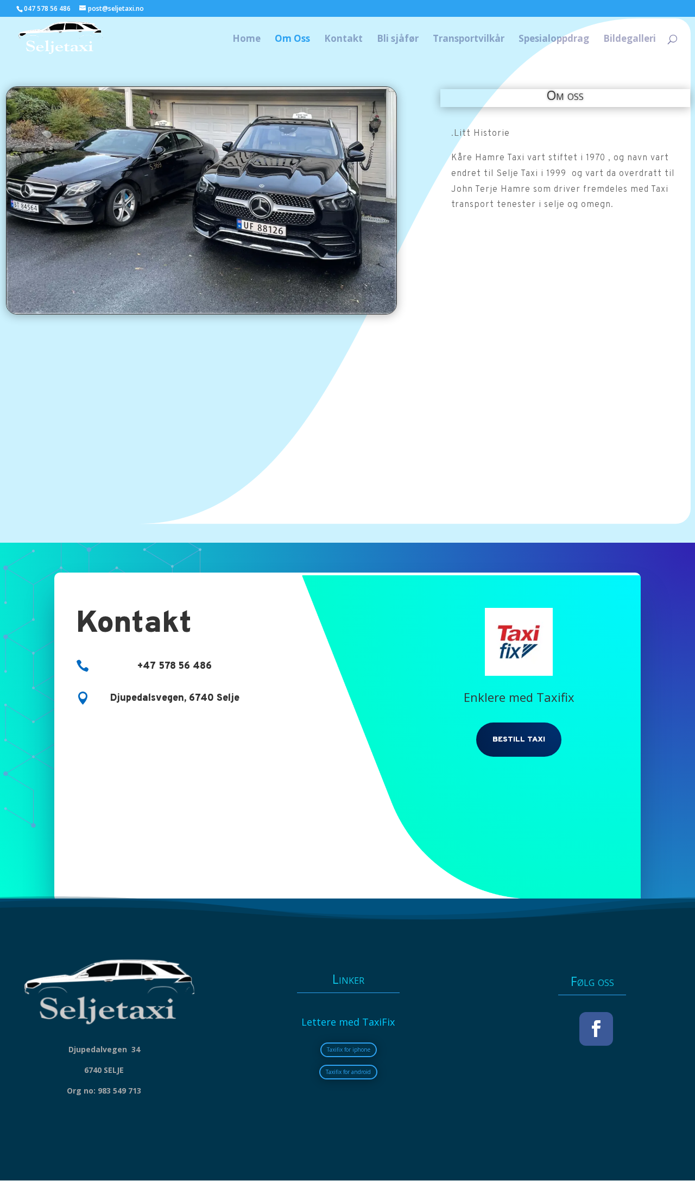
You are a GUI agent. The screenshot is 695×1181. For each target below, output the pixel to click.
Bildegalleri (629, 40)
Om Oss (292, 40)
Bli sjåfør (398, 40)
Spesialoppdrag (554, 40)
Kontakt (343, 40)
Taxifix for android (348, 1072)
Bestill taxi (518, 739)
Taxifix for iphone (348, 1049)
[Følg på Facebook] (596, 1029)
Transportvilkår (468, 40)
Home (246, 40)
